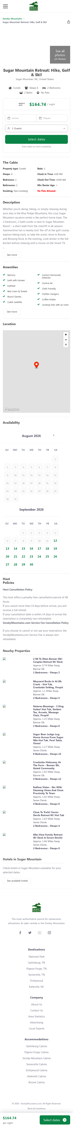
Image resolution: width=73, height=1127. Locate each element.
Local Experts (36, 1028)
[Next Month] (53, 435)
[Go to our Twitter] (30, 933)
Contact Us (36, 1010)
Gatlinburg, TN (36, 962)
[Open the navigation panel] (5, 6)
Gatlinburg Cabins (36, 1046)
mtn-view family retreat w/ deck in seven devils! (48, 836)
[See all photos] (26, 45)
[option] (55, 540)
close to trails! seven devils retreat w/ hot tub (48, 814)
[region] (36, 371)
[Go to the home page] (33, 6)
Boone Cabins (37, 1082)
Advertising (36, 1022)
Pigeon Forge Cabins (36, 1052)
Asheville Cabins (36, 1076)
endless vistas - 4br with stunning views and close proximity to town (48, 790)
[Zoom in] (65, 334)
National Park (36, 956)
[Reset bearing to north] (65, 344)
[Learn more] (17, 666)
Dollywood (36, 980)
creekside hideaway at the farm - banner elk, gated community (47, 765)
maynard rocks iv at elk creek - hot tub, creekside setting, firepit (48, 684)
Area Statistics (36, 1016)
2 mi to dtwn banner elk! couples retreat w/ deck (48, 660)
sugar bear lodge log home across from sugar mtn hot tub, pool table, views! (48, 739)
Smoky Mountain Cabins (37, 1058)
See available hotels (17, 880)
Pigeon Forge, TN (36, 968)
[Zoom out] (65, 339)
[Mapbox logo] (11, 410)
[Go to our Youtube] (39, 933)
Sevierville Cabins (36, 1064)
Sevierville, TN (36, 974)
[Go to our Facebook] (20, 933)
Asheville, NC (36, 986)
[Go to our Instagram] (49, 933)
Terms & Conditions (36, 1108)
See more (12, 254)
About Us (36, 1004)
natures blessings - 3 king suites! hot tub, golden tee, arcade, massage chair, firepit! (48, 711)
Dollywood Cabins (36, 1070)
